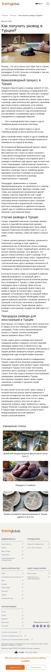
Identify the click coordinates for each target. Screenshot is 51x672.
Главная (5, 15)
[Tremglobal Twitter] (41, 626)
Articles (13, 15)
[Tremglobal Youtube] (48, 626)
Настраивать (36, 667)
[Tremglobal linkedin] (34, 626)
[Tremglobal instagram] (45, 626)
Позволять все (15, 667)
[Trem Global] (25, 531)
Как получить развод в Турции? (31, 15)
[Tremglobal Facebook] (37, 626)
